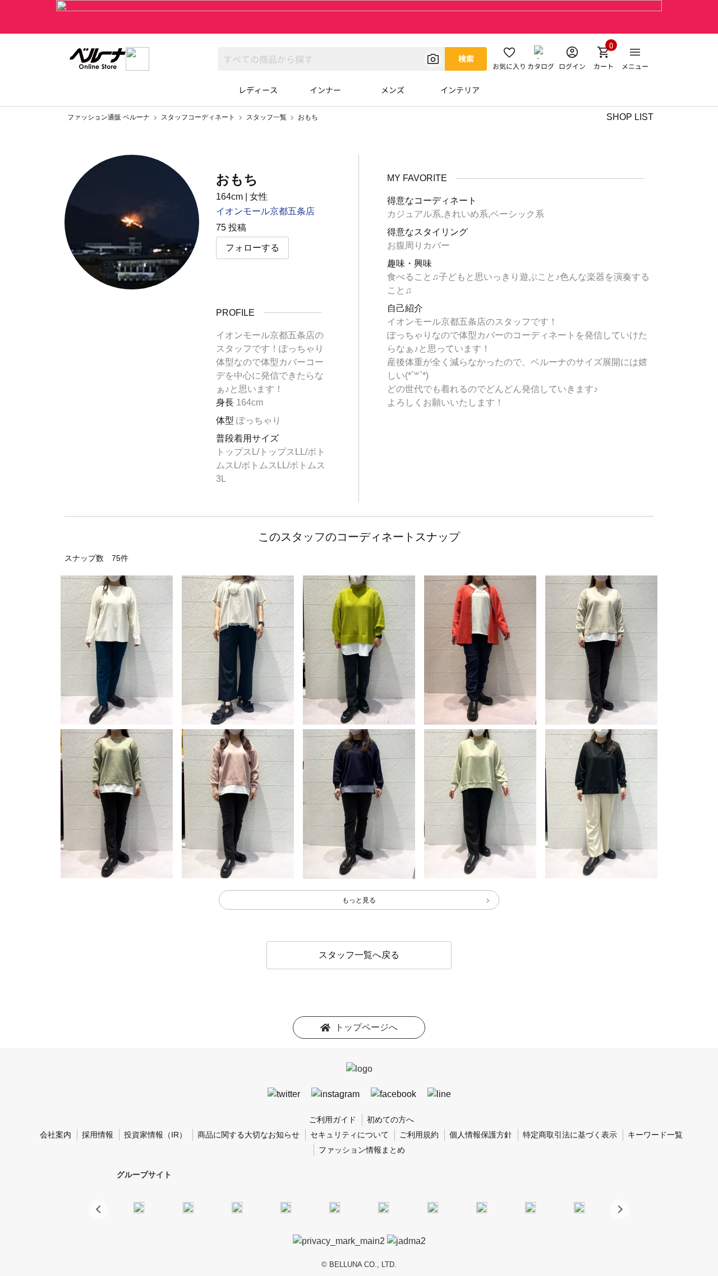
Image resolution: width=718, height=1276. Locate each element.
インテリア (460, 89)
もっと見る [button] (359, 900)
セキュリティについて (349, 1134)
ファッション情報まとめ (362, 1149)
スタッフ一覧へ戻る (359, 955)
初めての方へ (390, 1119)
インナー (325, 89)
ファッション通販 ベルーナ (108, 117)
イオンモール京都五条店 (265, 211)
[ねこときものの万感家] (236, 1207)
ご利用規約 (419, 1134)
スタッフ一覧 (266, 117)
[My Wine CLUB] (432, 1207)
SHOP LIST (629, 117)
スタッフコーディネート (198, 117)
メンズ (392, 89)
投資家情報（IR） (155, 1134)
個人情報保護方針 (480, 1134)
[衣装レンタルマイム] (139, 1207)
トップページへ (366, 1027)
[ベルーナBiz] (188, 1207)
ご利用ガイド (332, 1119)
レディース (258, 89)
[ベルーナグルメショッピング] (383, 1207)
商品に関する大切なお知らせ (248, 1134)
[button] (619, 1209)
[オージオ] (481, 1207)
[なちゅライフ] (530, 1207)
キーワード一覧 (655, 1134)
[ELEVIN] (286, 1207)
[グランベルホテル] (334, 1207)
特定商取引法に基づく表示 (570, 1134)
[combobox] (331, 59)
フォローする (252, 247)
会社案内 (55, 1134)
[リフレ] (579, 1207)
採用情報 (97, 1134)
